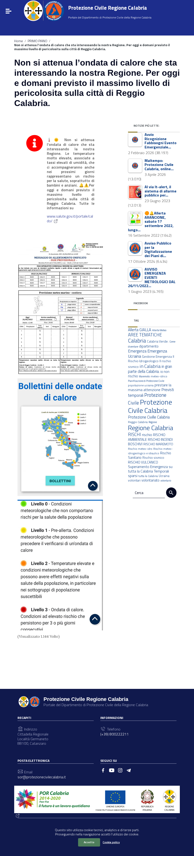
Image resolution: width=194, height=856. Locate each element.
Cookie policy (111, 842)
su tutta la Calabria (150, 469)
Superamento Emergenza (148, 466)
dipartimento (149, 346)
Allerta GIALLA (139, 330)
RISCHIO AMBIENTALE (146, 437)
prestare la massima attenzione (149, 387)
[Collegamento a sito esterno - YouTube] (112, 770)
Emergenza (137, 351)
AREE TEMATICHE (145, 334)
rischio (147, 434)
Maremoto (144, 376)
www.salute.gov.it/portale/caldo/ (70, 218)
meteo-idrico (159, 376)
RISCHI (134, 434)
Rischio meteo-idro (140, 448)
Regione (153, 422)
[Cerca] (171, 492)
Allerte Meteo (159, 330)
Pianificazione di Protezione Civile (146, 381)
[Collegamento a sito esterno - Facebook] (103, 770)
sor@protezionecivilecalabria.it (42, 777)
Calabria (137, 340)
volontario (165, 480)
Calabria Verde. (157, 341)
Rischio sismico (153, 457)
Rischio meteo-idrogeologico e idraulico (150, 450)
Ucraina (164, 475)
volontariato (150, 480)
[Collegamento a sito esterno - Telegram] (129, 770)
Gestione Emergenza (157, 356)
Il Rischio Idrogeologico (151, 359)
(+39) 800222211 (114, 734)
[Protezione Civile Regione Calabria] (44, 10)
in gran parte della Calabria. (150, 368)
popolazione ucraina (141, 385)
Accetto (89, 842)
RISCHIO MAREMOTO (158, 443)
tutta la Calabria (148, 476)
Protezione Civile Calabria (150, 406)
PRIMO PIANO (37, 41)
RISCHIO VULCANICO (143, 462)
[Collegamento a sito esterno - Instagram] (120, 770)
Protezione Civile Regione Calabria (107, 8)
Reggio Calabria (138, 422)
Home (18, 41)
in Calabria (150, 366)
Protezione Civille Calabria (149, 417)
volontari (134, 480)
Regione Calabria (150, 428)
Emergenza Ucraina (147, 353)
